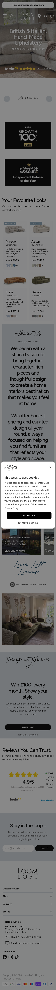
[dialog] (28, 495)
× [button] (50, 467)
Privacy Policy (11, 508)
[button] (28, 523)
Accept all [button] (29, 515)
